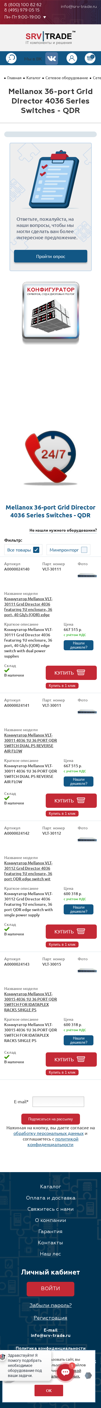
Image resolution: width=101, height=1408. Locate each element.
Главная (14, 77)
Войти (50, 1288)
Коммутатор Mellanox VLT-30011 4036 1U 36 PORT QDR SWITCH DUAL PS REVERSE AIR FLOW (30, 743)
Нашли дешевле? (78, 645)
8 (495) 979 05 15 (22, 10)
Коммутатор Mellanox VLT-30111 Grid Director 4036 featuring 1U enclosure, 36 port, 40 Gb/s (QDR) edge (28, 606)
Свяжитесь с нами (50, 1209)
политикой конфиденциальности (53, 1141)
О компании (50, 1220)
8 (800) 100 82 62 (23, 5)
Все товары (19, 549)
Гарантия (50, 1231)
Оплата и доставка (50, 1198)
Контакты (50, 1242)
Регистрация (50, 1318)
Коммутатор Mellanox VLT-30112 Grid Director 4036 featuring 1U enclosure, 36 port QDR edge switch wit (28, 870)
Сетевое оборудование (66, 77)
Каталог (33, 77)
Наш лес (50, 1254)
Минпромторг (64, 549)
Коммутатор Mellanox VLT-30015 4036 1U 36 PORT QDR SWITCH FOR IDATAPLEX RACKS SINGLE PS (30, 1001)
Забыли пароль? (50, 1305)
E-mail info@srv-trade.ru (50, 1333)
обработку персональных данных (48, 1133)
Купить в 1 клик (62, 686)
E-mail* (21, 1101)
